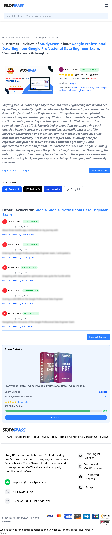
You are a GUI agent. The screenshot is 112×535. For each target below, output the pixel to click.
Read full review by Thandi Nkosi (18, 234)
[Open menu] (106, 5)
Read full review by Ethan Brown (18, 326)
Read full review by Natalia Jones (18, 257)
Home (5, 37)
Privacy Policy (85, 529)
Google (14, 37)
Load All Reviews (98, 337)
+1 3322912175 (23, 491)
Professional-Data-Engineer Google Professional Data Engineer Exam (83, 89)
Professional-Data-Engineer (34, 37)
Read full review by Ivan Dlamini (18, 303)
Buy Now (56, 417)
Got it (3, 533)
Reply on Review (99, 170)
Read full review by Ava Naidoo (17, 280)
